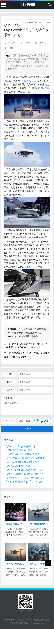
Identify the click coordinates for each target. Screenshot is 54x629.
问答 (48, 22)
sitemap (41, 623)
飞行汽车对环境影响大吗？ (19, 450)
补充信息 (7, 398)
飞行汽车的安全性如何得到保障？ (22, 454)
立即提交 (27, 429)
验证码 (9, 421)
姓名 (9, 374)
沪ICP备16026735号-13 (25, 623)
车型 (9, 390)
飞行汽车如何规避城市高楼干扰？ (22, 462)
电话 (9, 382)
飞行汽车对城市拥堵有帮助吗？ (21, 446)
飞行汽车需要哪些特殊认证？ (20, 466)
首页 (41, 22)
